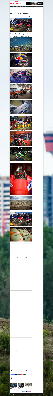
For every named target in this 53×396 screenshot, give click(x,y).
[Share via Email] (24, 374)
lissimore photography (19, 370)
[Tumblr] (19, 374)
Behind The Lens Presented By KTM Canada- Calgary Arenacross (13, 388)
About (25, 6)
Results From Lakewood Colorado (27, 386)
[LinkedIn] (18, 374)
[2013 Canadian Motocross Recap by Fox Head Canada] (21, 385)
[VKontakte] (23, 374)
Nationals (22, 6)
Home (11, 6)
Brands (20, 6)
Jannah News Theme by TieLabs (21, 394)
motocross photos (25, 370)
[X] (15, 378)
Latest (13, 6)
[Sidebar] (42, 1)
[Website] (14, 378)
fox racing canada (13, 370)
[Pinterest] (20, 374)
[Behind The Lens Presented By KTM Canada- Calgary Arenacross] (13, 385)
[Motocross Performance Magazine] (15, 3)
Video (17, 6)
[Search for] (41, 6)
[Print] (25, 374)
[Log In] (40, 1)
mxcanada (29, 370)
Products (16, 6)
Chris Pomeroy (12, 16)
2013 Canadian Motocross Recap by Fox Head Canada (20, 387)
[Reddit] (21, 374)
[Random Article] (41, 1)
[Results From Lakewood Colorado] (28, 384)
